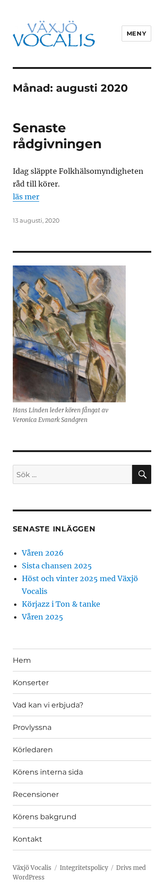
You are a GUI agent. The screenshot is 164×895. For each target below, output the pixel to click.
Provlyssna (32, 727)
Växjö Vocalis (32, 868)
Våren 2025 (42, 616)
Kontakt (27, 839)
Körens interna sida (48, 772)
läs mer (26, 196)
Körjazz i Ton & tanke (61, 604)
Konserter (31, 682)
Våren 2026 (43, 552)
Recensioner (36, 794)
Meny (136, 33)
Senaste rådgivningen (57, 135)
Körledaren (33, 749)
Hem (22, 660)
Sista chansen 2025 (57, 565)
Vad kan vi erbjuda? (48, 705)
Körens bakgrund (45, 816)
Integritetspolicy (84, 868)
